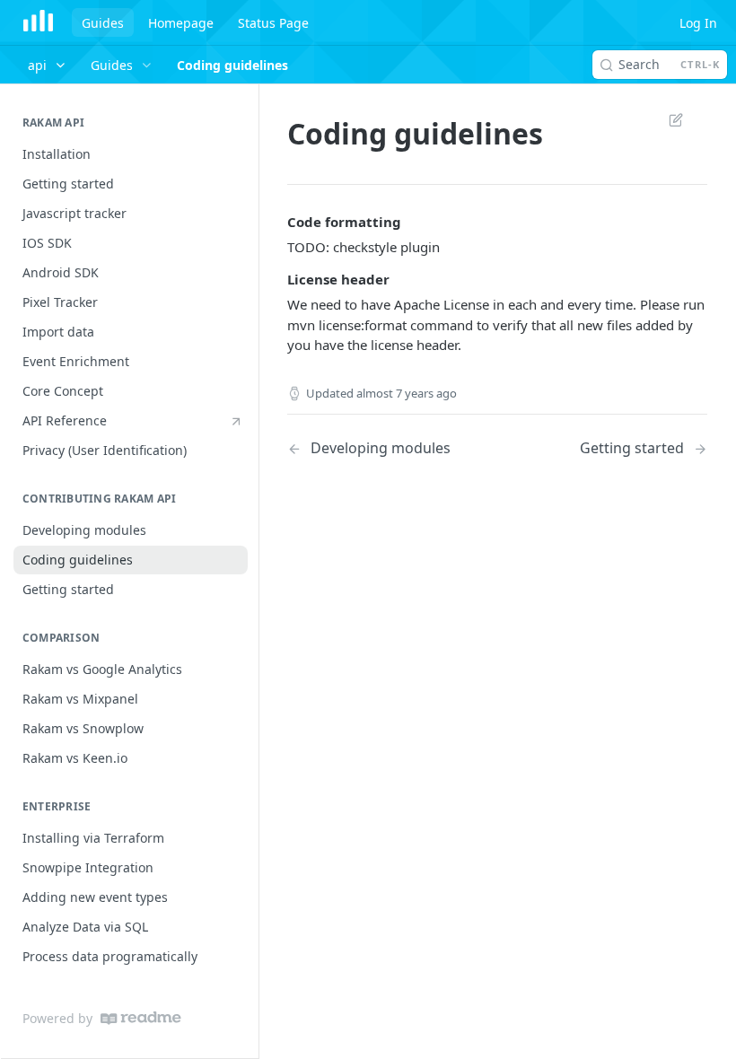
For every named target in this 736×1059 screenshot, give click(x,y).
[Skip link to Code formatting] (275, 222)
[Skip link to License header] (275, 279)
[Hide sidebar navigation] (254, 570)
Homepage (181, 22)
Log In (698, 22)
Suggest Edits (666, 119)
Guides (103, 22)
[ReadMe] (141, 1018)
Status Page (273, 22)
